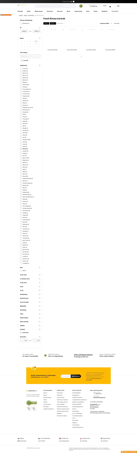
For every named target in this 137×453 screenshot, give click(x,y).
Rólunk (74, 409)
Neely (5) (25, 171)
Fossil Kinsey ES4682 (110, 49)
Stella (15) (25, 199)
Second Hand (46, 404)
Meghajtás (23, 306)
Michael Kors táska (62, 415)
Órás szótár (75, 420)
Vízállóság (23, 310)
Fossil (46, 23)
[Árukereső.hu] (81, 7)
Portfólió (22, 329)
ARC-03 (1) (25, 73)
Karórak (25, 15)
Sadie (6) (25, 190)
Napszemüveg (47, 397)
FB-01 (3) (25, 226)
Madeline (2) (26, 160)
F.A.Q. (73, 418)
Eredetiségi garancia (77, 406)
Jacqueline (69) (26, 139)
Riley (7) (25, 187)
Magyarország (106, 438)
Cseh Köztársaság (45, 438)
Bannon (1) (25, 75)
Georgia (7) (25, 128)
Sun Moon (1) (26, 254)
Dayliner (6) (25, 100)
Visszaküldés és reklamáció (79, 399)
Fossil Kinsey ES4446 (52, 49)
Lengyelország (86, 438)
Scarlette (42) (26, 192)
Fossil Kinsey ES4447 (91, 49)
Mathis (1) (25, 162)
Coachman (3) (26, 91)
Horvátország (64, 438)
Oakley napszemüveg (62, 411)
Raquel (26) (25, 185)
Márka (22, 38)
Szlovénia (105, 441)
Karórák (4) (25, 332)
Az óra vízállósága (77, 413)
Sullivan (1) (25, 201)
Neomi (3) (25, 174)
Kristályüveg (23, 294)
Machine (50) (26, 158)
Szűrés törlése (60, 23)
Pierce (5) (25, 181)
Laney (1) (25, 242)
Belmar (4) (25, 80)
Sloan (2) (25, 247)
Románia (42, 441)
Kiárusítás (45, 406)
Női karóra (59, 395)
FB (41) (24, 114)
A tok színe (23, 275)
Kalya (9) (25, 146)
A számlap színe (25, 279)
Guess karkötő (60, 404)
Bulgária (22, 438)
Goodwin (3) (26, 130)
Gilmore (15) (25, 252)
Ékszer (45, 395)
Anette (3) (25, 71)
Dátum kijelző (24, 318)
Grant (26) (25, 133)
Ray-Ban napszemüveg (63, 409)
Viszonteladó (75, 425)
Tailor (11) (25, 204)
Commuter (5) (26, 94)
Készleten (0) (26, 23)
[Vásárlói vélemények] (5, 14)
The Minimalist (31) (27, 208)
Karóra (45, 393)
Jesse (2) (25, 142)
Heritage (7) (25, 231)
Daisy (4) (25, 98)
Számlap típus (24, 298)
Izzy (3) (24, 137)
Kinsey (52, 23)
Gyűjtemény (23, 65)
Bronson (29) (26, 84)
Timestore (21, 15)
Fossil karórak (31, 15)
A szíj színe (23, 282)
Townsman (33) (26, 210)
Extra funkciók (24, 321)
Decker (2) (25, 105)
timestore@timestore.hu (99, 397)
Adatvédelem (75, 395)
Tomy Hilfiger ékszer (62, 402)
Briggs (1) (25, 82)
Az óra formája (24, 302)
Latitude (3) (25, 151)
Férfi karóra (60, 393)
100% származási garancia (83, 354)
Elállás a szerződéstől (77, 402)
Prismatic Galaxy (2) (27, 183)
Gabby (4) (25, 121)
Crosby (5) (25, 256)
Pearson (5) (25, 261)
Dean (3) (25, 103)
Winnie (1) (25, 217)
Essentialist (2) (26, 110)
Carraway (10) (26, 238)
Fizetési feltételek (76, 404)
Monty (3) (25, 167)
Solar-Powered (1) (27, 194)
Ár (20, 27)
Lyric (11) (24, 155)
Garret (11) (25, 123)
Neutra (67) (25, 176)
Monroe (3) (25, 165)
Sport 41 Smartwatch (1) (28, 197)
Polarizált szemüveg (62, 406)
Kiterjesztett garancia (77, 427)
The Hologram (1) (27, 206)
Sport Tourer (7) (26, 240)
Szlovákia (84, 441)
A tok (21, 286)
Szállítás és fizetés (77, 397)
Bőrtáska (59, 413)
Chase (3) (25, 87)
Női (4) (24, 270)
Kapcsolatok (75, 411)
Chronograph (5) (27, 89)
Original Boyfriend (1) (28, 178)
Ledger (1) (25, 153)
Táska (45, 399)
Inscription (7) (26, 229)
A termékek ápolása (77, 415)
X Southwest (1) (26, 220)
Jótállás (22, 325)
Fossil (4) (25, 60)
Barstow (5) (25, 78)
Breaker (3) (25, 245)
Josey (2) (25, 144)
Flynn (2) (25, 116)
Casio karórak (60, 397)
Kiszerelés (23, 337)
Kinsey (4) (25, 149)
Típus (21, 314)
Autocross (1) (26, 259)
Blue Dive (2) (26, 249)
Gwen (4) (25, 135)
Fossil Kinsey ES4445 (72, 49)
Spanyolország (65, 441)
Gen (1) (24, 126)
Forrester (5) (26, 119)
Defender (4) (26, 224)
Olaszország (23, 441)
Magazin (74, 422)
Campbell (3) (26, 263)
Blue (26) (25, 222)
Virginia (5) (25, 215)
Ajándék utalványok (48, 409)
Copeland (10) (26, 96)
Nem (21, 267)
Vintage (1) (25, 213)
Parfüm (45, 402)
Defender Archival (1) (28, 107)
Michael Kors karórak (62, 399)
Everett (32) (25, 112)
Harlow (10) (25, 236)
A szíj (21, 290)
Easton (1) (25, 233)
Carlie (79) (25, 68)
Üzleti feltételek (76, 393)
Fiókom (105, 6)
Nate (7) (24, 169)
